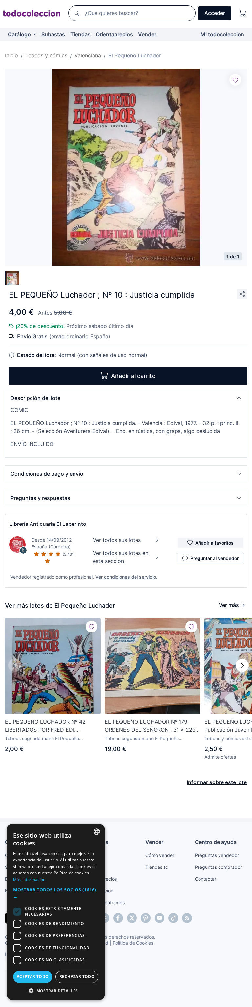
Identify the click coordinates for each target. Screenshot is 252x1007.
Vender (147, 34)
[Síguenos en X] (132, 918)
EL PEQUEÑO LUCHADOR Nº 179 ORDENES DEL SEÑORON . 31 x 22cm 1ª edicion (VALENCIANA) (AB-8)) (152, 726)
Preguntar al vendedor (214, 558)
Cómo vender (159, 855)
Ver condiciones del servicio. (126, 577)
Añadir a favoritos (214, 543)
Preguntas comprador (218, 867)
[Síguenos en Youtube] (159, 918)
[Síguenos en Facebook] (118, 918)
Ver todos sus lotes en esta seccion (120, 557)
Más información (29, 879)
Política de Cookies (133, 943)
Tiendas (80, 34)
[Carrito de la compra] (243, 13)
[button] (126, 398)
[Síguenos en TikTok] (173, 918)
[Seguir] (235, 80)
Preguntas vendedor (217, 855)
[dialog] (56, 912)
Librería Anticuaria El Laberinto (48, 524)
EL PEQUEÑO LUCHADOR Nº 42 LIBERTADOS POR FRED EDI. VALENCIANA (45, 726)
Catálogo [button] (20, 34)
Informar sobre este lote (217, 782)
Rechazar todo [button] (76, 976)
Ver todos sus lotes (117, 540)
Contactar (205, 879)
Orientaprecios (114, 34)
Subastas (53, 34)
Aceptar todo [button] (33, 976)
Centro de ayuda (216, 842)
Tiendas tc (156, 867)
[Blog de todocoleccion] (187, 918)
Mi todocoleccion (222, 34)
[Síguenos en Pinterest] (146, 918)
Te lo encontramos (105, 902)
